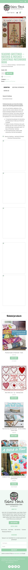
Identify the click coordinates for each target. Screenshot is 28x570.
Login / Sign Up (10, 12)
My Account (4, 529)
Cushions (18, 517)
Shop (6, 64)
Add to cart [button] (14, 358)
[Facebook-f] (9, 566)
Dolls (10, 517)
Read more (14, 484)
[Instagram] (12, 566)
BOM (4, 517)
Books (7, 79)
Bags (24, 515)
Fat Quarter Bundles (11, 512)
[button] (17, 13)
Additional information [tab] (18, 87)
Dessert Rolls (10, 514)
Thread (15, 514)
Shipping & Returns (6, 531)
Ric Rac (21, 514)
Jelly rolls (4, 512)
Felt (18, 514)
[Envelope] (18, 566)
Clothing (20, 515)
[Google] (15, 566)
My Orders (10, 529)
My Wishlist (17, 529)
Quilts (11, 515)
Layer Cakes (20, 512)
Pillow (13, 517)
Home (2, 64)
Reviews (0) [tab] (6, 90)
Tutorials (24, 529)
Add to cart (9, 73)
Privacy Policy (4, 560)
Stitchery (16, 515)
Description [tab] (7, 87)
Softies (7, 517)
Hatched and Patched (10, 81)
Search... (22, 1)
